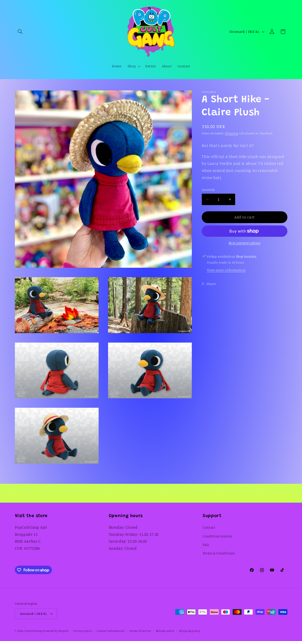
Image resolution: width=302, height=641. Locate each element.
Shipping (231, 133)
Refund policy (165, 631)
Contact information (111, 631)
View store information (226, 270)
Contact (209, 527)
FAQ (206, 545)
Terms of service (140, 631)
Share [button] (211, 283)
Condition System (217, 536)
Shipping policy (189, 631)
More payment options (245, 243)
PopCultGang (33, 631)
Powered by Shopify (55, 631)
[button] (20, 31)
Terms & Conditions (219, 553)
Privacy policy (82, 631)
